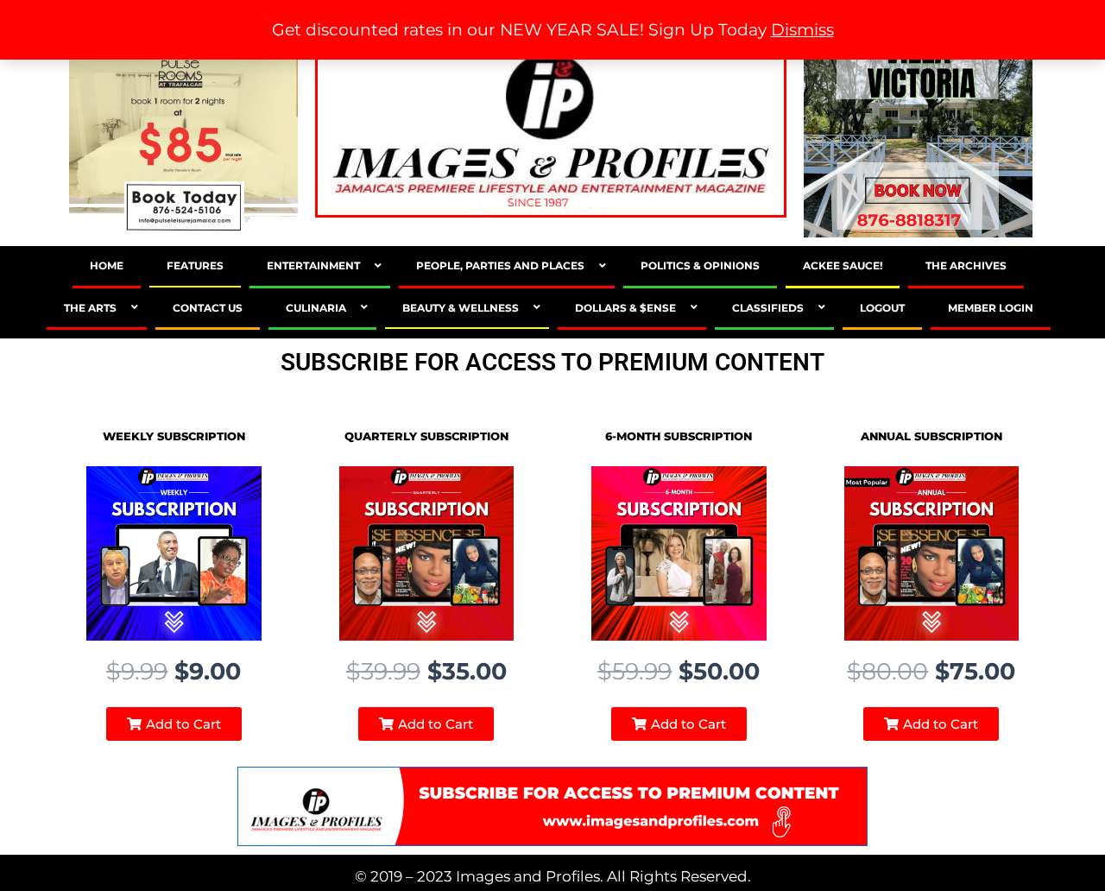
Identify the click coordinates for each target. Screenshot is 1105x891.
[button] (174, 724)
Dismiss (802, 30)
